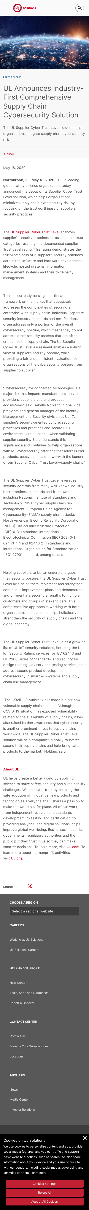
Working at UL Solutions (26, 939)
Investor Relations (22, 1109)
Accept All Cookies (44, 1201)
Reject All (44, 1192)
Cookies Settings (44, 1183)
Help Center (18, 982)
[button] (6, 8)
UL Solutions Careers (24, 949)
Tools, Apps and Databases (29, 993)
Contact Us (17, 1036)
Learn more (38, 1172)
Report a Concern (22, 1003)
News (10, 153)
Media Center (19, 1099)
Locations (16, 1056)
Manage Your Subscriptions (29, 1046)
